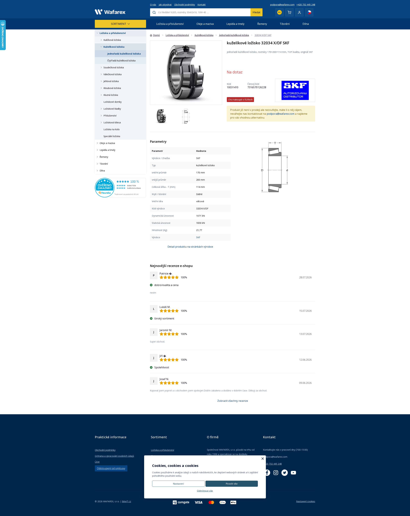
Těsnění (285, 24)
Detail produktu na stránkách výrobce (190, 246)
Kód (229, 84)
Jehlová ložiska (111, 81)
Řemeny (262, 24)
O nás (153, 4)
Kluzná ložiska (110, 94)
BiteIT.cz (126, 501)
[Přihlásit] (299, 12)
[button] (218, 72)
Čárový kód (253, 84)
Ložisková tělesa (112, 122)
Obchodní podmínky (184, 4)
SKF (198, 237)
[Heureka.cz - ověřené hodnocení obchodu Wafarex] (120, 187)
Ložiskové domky (112, 101)
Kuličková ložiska (112, 39)
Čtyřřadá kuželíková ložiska (121, 60)
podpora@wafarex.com (282, 4)
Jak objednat (165, 4)
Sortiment (118, 24)
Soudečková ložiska (113, 67)
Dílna (306, 24)
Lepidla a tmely (235, 24)
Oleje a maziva (205, 24)
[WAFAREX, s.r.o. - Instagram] (276, 473)
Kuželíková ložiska (113, 46)
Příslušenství (109, 115)
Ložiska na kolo (111, 129)
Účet (97, 461)
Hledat (256, 12)
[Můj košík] (289, 12)
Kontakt (201, 4)
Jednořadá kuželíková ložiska (124, 53)
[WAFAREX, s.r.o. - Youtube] (293, 473)
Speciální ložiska (111, 136)
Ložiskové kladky (112, 108)
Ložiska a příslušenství (170, 24)
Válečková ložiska (112, 74)
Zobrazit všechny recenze (232, 401)
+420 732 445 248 (305, 4)
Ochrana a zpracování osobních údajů (114, 455)
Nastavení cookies (305, 501)
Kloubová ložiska (112, 88)
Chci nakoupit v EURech (240, 99)
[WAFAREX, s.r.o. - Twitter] (285, 473)
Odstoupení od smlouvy (111, 468)
